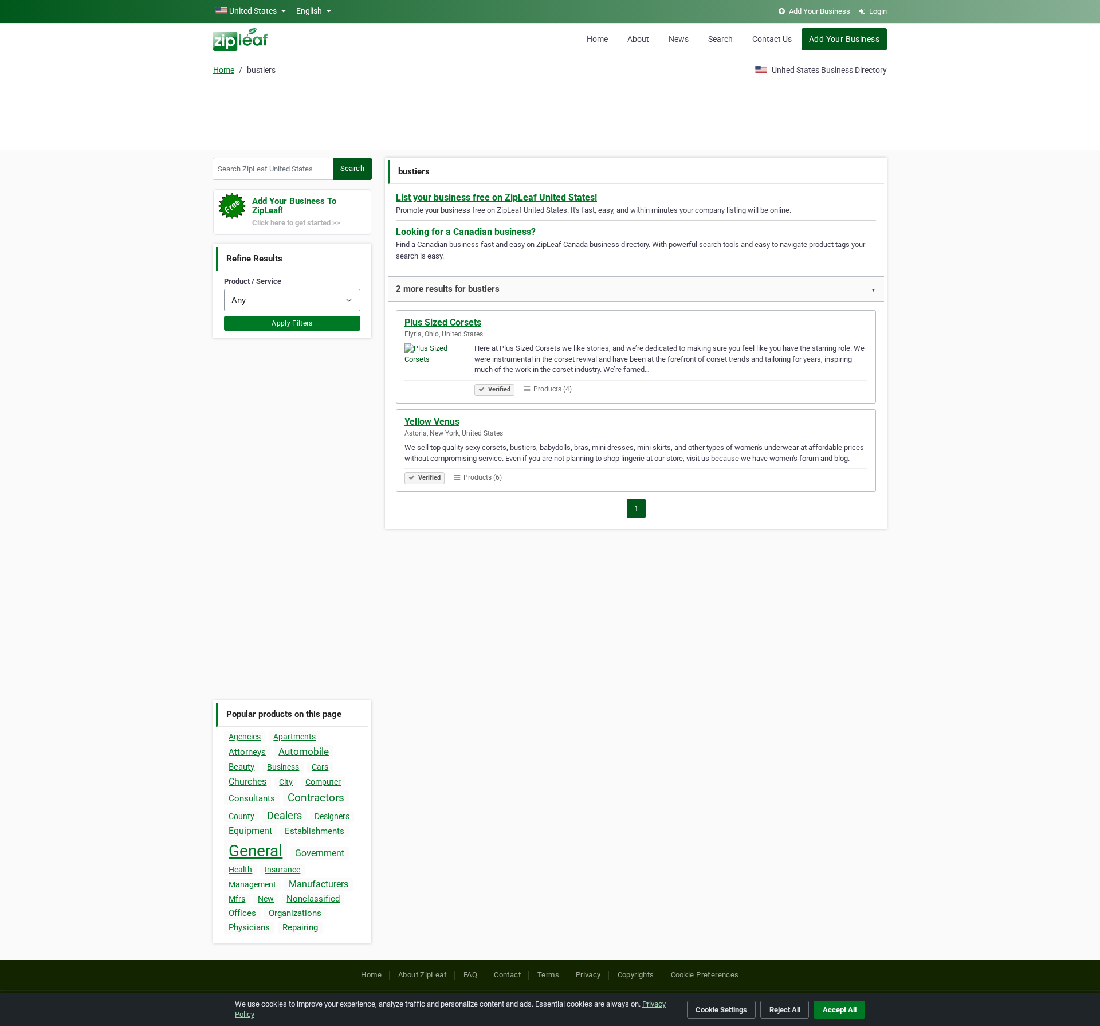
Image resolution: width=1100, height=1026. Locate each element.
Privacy (588, 974)
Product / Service (252, 281)
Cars (320, 767)
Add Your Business (844, 39)
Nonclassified (313, 899)
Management (252, 884)
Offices (242, 913)
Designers (332, 816)
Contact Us (772, 39)
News (679, 39)
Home (597, 39)
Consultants (252, 798)
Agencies (245, 736)
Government (319, 853)
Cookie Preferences (705, 974)
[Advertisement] (550, 116)
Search (720, 39)
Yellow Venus (431, 421)
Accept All (840, 1009)
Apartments (294, 736)
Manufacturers (318, 884)
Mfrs (237, 898)
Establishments (314, 831)
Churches (247, 781)
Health (240, 869)
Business (283, 767)
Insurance (282, 869)
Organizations (295, 913)
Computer (323, 781)
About (638, 39)
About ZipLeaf (422, 974)
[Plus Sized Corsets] (439, 368)
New (266, 898)
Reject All (784, 1009)
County (241, 816)
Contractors (316, 797)
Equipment (250, 830)
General (255, 850)
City (286, 781)
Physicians (249, 927)
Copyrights (636, 974)
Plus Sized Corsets (442, 322)
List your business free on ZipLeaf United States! (496, 197)
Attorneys (247, 752)
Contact (507, 974)
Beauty (241, 767)
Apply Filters (292, 323)
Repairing (300, 927)
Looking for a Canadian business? (466, 231)
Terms (548, 974)
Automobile (303, 751)
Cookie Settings (721, 1009)
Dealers (284, 815)
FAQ (470, 974)
